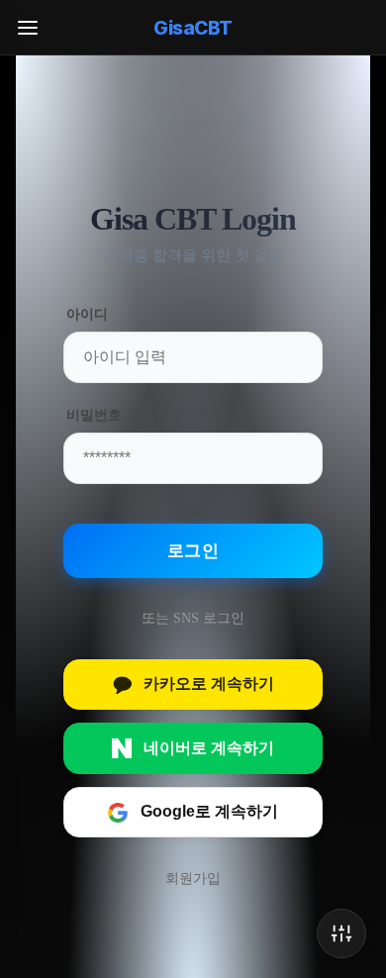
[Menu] (28, 28)
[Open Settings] (341, 933)
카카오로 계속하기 (209, 683)
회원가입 (193, 878)
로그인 (193, 550)
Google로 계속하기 (209, 811)
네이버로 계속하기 (209, 747)
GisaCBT (193, 28)
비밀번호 (93, 415)
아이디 (87, 314)
